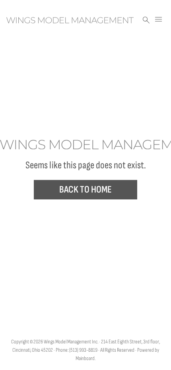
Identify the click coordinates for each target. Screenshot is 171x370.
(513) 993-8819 (83, 350)
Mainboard (85, 358)
